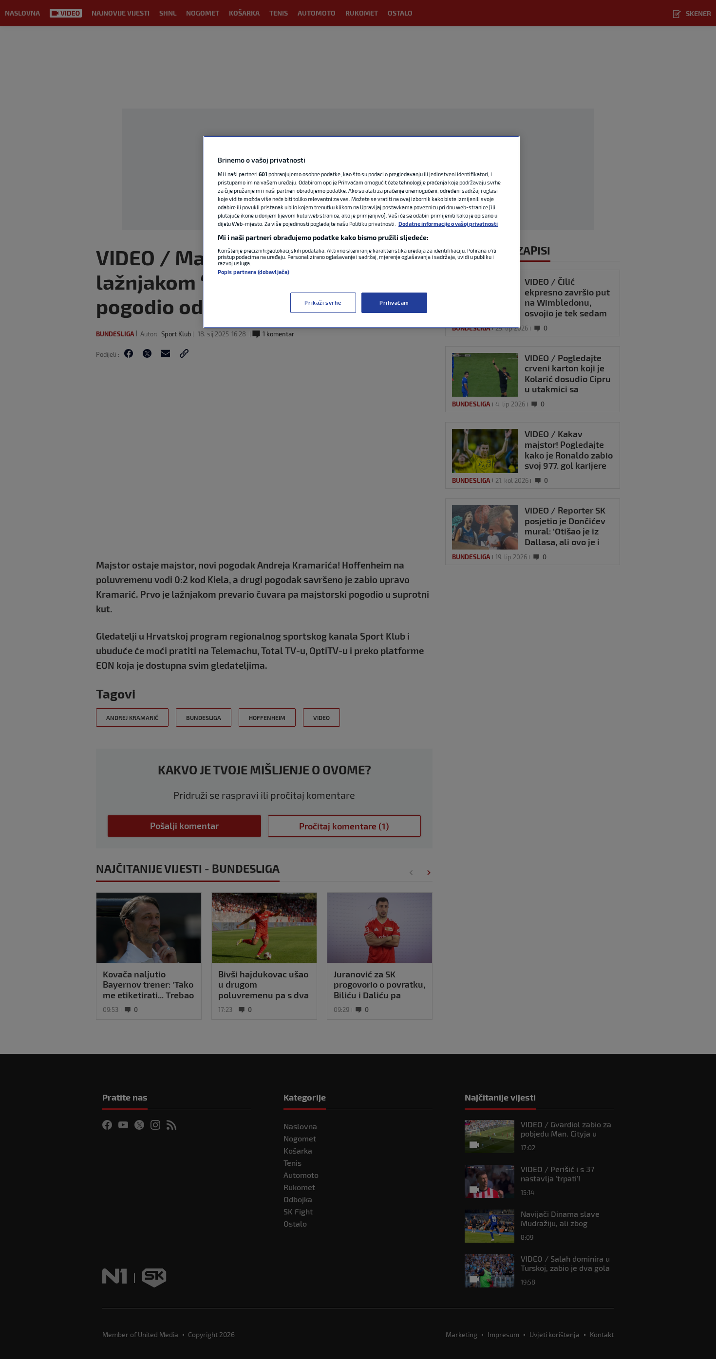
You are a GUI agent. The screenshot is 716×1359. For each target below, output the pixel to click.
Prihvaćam (394, 302)
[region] (361, 232)
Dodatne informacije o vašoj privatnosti (448, 223)
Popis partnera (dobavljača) (253, 272)
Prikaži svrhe (322, 302)
